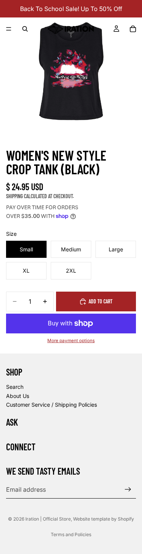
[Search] (25, 29)
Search (14, 387)
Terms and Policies (71, 534)
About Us (17, 395)
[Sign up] (128, 489)
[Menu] (8, 29)
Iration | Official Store (48, 519)
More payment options (71, 340)
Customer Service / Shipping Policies (51, 404)
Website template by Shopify (103, 519)
